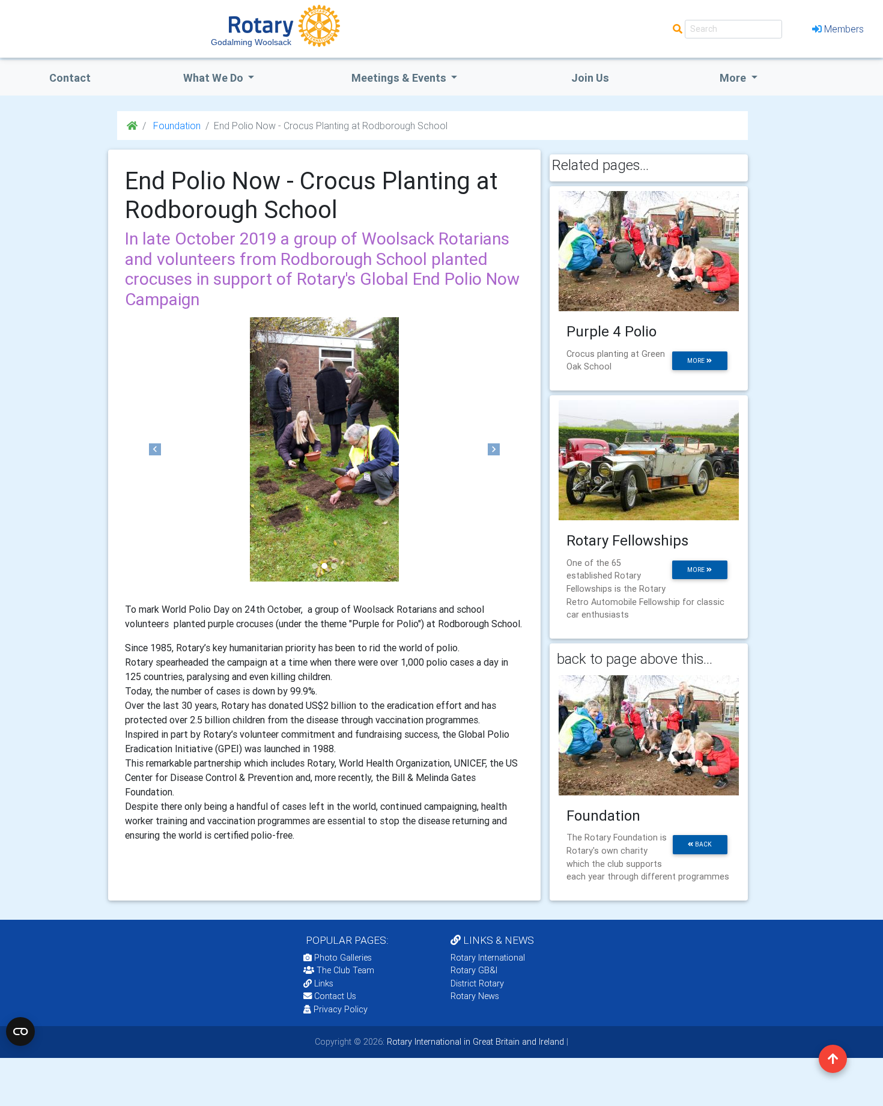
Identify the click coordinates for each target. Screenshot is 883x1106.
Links (323, 983)
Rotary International (488, 957)
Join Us (590, 78)
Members (844, 29)
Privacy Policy (341, 1009)
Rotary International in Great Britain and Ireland (474, 1041)
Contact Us (334, 996)
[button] (155, 449)
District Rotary (477, 983)
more (696, 361)
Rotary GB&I (474, 970)
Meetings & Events (400, 78)
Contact (70, 78)
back (702, 844)
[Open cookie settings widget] (20, 1031)
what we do (214, 78)
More (734, 78)
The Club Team (345, 970)
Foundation (176, 126)
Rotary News (475, 996)
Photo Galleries (342, 957)
